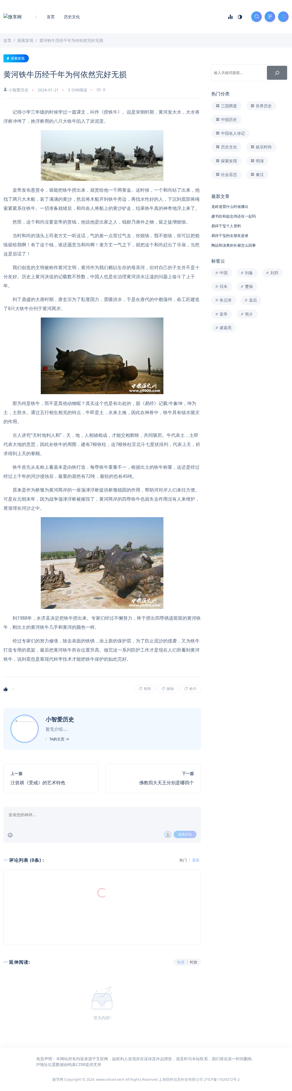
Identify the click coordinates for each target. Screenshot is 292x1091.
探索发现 (18, 58)
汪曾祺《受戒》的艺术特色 (38, 782)
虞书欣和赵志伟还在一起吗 (233, 216)
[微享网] (12, 16)
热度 (180, 962)
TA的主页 (57, 739)
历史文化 (72, 16)
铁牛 (192, 688)
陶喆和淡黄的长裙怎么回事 (233, 245)
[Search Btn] (256, 16)
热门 (183, 860)
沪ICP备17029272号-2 (222, 1079)
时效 (193, 962)
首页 (51, 16)
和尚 (147, 688)
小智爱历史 (19, 90)
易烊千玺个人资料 (226, 225)
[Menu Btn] (270, 16)
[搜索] (277, 73)
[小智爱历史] (25, 728)
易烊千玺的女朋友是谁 (229, 235)
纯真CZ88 (76, 1064)
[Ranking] (230, 16)
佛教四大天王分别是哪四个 (166, 782)
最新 (196, 860)
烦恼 (170, 688)
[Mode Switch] (240, 16)
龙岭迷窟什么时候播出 (229, 206)
